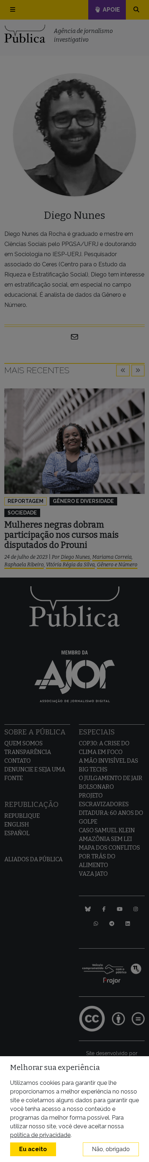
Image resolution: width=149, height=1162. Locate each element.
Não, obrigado (111, 1149)
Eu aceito (33, 1149)
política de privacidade (40, 1135)
